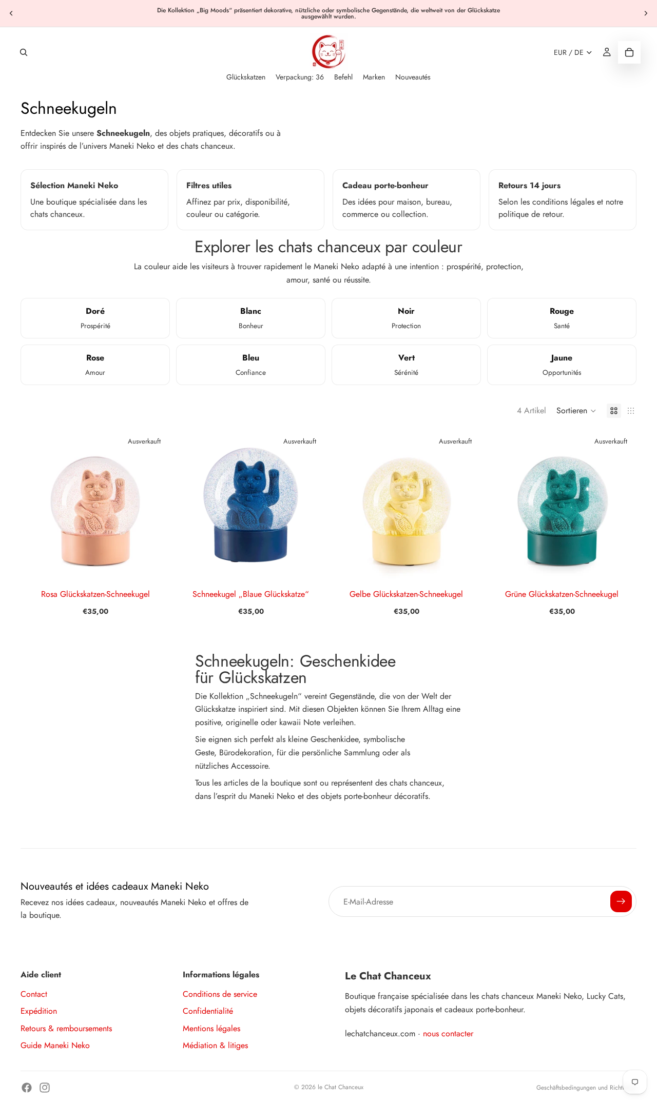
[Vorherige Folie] (11, 13)
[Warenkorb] (629, 52)
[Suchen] (23, 52)
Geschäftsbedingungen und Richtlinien (586, 1087)
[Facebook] (27, 1087)
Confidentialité (208, 1011)
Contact (34, 994)
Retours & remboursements (66, 1028)
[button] (576, 410)
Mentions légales (211, 1028)
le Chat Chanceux (340, 1087)
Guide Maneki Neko (55, 1045)
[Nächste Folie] (645, 13)
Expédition (39, 1011)
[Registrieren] (621, 901)
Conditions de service (220, 994)
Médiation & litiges (215, 1045)
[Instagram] (44, 1087)
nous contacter (448, 1033)
